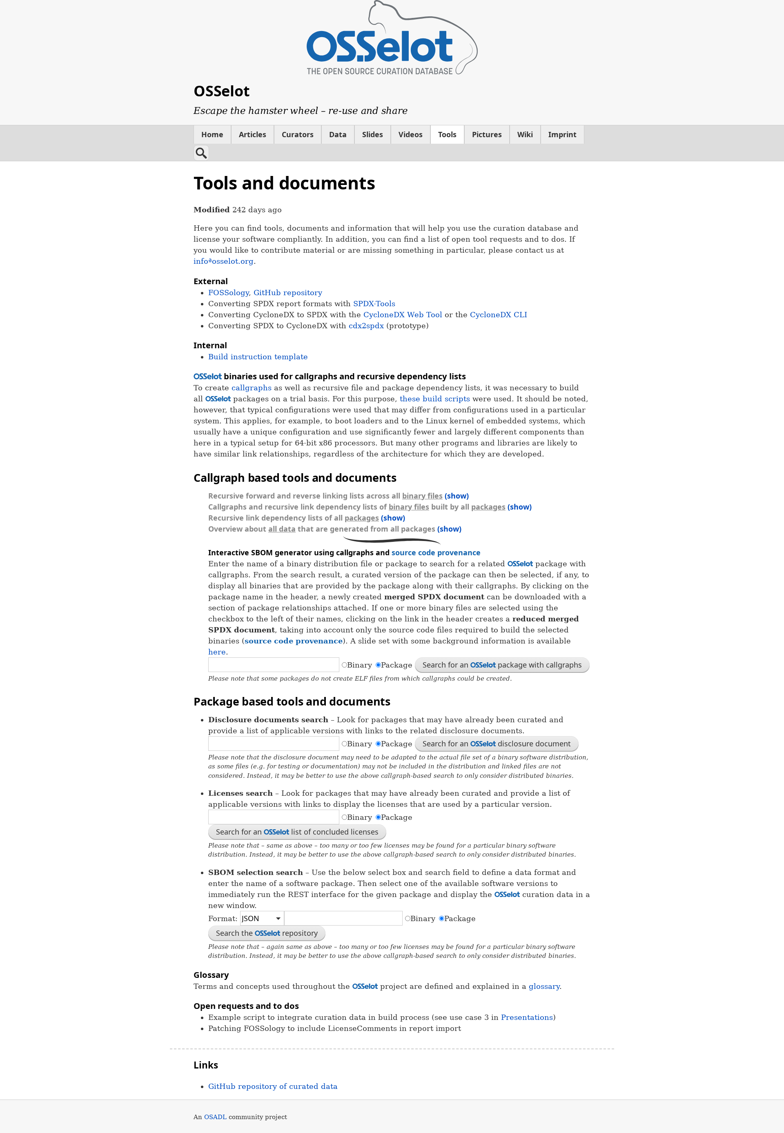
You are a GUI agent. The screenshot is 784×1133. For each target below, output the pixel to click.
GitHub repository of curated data (273, 1086)
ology (228, 292)
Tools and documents (284, 183)
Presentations (527, 1017)
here (217, 652)
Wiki (525, 134)
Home (212, 134)
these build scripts (435, 398)
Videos (411, 134)
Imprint (562, 134)
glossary (544, 986)
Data (338, 134)
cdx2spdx (366, 325)
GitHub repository (288, 292)
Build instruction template (258, 356)
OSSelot (221, 91)
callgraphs (252, 387)
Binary (359, 665)
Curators (298, 134)
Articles (252, 134)
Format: (224, 918)
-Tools (374, 303)
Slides (372, 134)
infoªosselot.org (224, 261)
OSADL (215, 1116)
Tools (447, 134)
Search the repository (267, 933)
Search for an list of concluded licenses (297, 832)
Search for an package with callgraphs (502, 665)
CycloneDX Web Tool (402, 314)
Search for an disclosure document (497, 743)
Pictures (487, 134)
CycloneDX (498, 314)
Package (396, 665)
